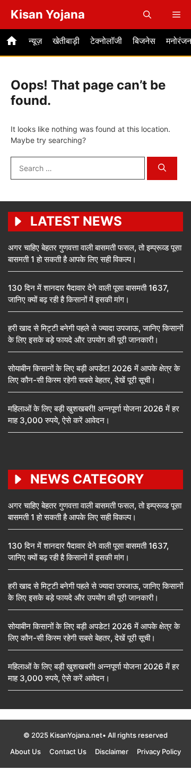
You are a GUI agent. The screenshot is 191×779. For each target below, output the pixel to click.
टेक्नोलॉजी (106, 40)
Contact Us (67, 751)
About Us (25, 751)
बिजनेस (144, 40)
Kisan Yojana (48, 14)
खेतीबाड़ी (66, 40)
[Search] (162, 169)
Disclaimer (111, 751)
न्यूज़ (35, 40)
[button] (147, 14)
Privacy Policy (159, 751)
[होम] (11, 42)
